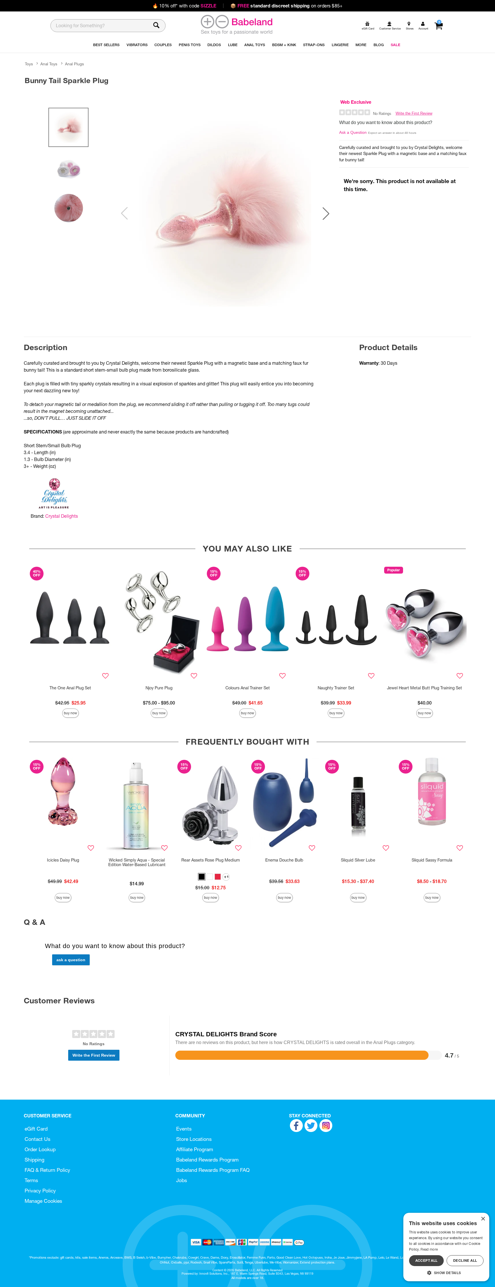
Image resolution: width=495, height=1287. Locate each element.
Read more (429, 1249)
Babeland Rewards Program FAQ (213, 1170)
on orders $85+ (286, 6)
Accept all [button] (426, 1260)
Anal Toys (48, 64)
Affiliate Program (194, 1149)
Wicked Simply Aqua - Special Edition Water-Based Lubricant (137, 862)
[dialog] (446, 1247)
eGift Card (36, 1129)
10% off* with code (184, 6)
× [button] (483, 1219)
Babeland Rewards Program (207, 1160)
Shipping (34, 1160)
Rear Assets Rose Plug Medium (210, 860)
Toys (29, 64)
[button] (326, 213)
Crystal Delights (61, 516)
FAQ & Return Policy (47, 1170)
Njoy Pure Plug (159, 687)
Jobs (181, 1180)
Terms (31, 1180)
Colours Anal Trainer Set (247, 687)
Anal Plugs (74, 64)
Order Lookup (40, 1149)
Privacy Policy (40, 1191)
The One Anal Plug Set (70, 687)
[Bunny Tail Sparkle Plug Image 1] (225, 213)
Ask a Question (353, 132)
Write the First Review (414, 113)
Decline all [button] (465, 1260)
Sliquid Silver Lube (358, 860)
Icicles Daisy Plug (63, 860)
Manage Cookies (43, 1201)
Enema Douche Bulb (284, 860)
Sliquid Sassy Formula (432, 860)
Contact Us (37, 1139)
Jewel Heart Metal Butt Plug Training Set (424, 687)
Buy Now (70, 713)
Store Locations (194, 1139)
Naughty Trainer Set (336, 687)
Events (184, 1129)
